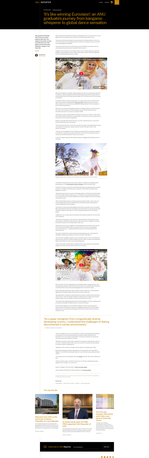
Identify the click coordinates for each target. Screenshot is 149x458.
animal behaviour (58, 383)
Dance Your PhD (66, 383)
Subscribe (107, 2)
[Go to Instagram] (107, 457)
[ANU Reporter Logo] (43, 2)
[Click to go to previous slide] (101, 174)
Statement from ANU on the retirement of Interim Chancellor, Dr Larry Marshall (47, 419)
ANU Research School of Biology (75, 184)
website (87, 370)
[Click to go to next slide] (105, 174)
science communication (85, 383)
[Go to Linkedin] (110, 457)
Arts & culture (99, 433)
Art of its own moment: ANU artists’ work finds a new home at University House (104, 416)
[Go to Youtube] (113, 457)
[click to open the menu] (117, 2)
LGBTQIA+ (77, 383)
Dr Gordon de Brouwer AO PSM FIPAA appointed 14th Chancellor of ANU (77, 424)
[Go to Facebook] (102, 457)
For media (101, 2)
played (80, 356)
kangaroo (73, 383)
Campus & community (39, 431)
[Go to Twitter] (105, 457)
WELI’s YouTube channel (81, 367)
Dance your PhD (79, 102)
